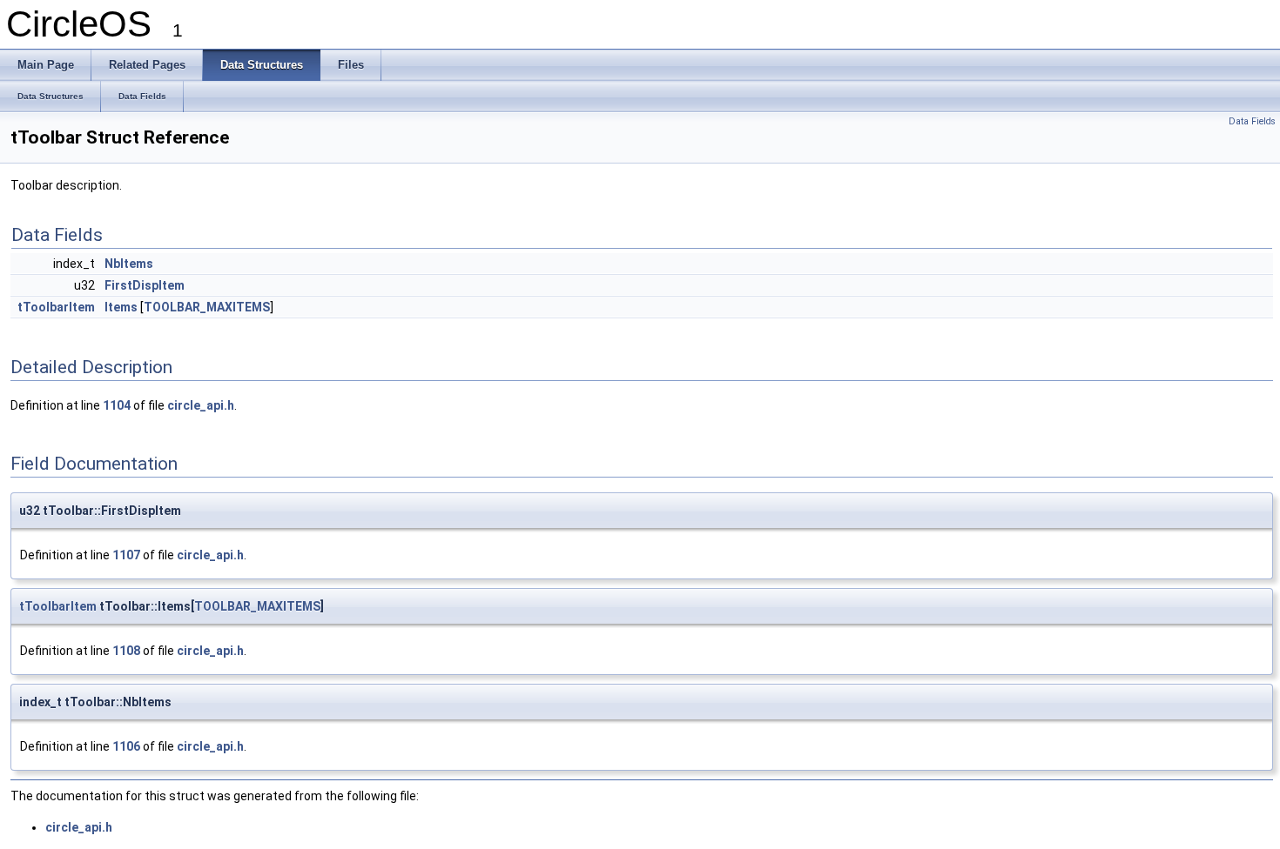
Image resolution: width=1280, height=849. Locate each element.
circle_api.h (200, 405)
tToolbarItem (56, 307)
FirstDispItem (144, 285)
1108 (126, 651)
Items (121, 307)
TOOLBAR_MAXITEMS (207, 307)
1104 (117, 405)
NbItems (128, 264)
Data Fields (1252, 121)
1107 (126, 555)
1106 (126, 746)
